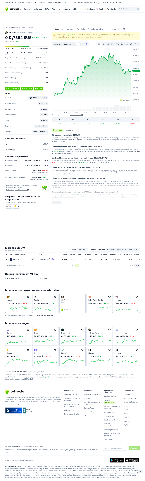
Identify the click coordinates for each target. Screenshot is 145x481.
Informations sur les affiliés (13, 250)
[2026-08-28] (131, 44)
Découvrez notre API (76, 115)
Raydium (71, 139)
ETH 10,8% (105, 3)
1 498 (34, 3)
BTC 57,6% (97, 3)
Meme (123, 197)
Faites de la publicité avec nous (16, 190)
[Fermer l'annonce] (82, 297)
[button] (41, 103)
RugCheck (69, 35)
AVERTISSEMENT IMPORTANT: (16, 466)
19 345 (14, 3)
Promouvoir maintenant (45, 315)
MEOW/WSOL (44, 259)
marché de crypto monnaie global (63, 197)
